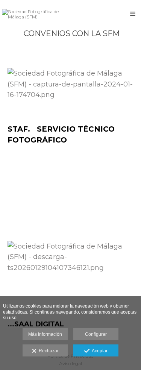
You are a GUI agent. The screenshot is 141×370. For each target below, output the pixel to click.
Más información (45, 334)
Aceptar (98, 350)
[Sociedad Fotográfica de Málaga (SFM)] (36, 14)
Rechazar (47, 350)
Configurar (96, 334)
